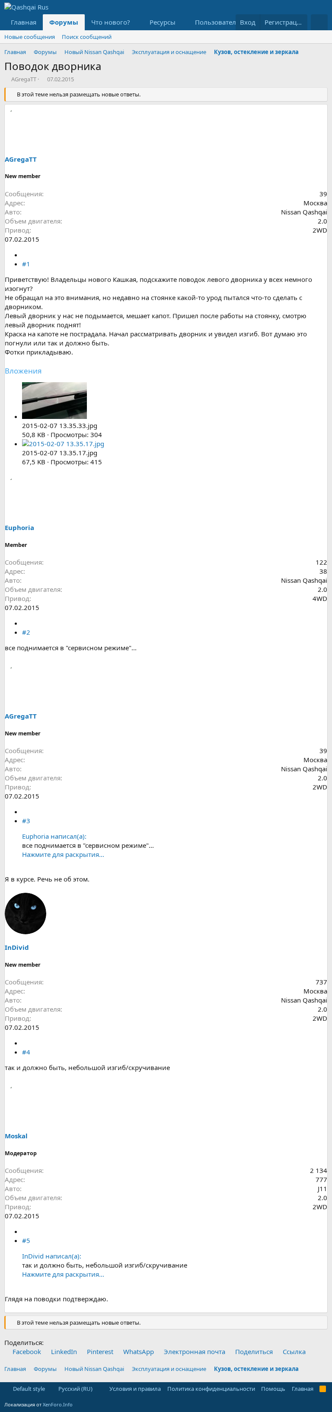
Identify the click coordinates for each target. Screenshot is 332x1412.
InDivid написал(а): (51, 1256)
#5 (26, 1240)
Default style (28, 1389)
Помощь (273, 1389)
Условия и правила (135, 1389)
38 (323, 571)
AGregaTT (23, 79)
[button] (137, 22)
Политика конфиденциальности (211, 1389)
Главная (23, 22)
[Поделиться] (25, 254)
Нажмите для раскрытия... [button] (63, 854)
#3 (26, 820)
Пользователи (217, 22)
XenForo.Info (58, 1404)
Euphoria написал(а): (54, 836)
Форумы (63, 22)
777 (321, 1179)
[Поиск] (319, 22)
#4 (26, 1052)
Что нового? (110, 22)
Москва (315, 202)
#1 (26, 263)
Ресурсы (163, 22)
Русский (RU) (75, 1389)
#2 (26, 632)
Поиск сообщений (87, 37)
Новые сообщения (29, 37)
